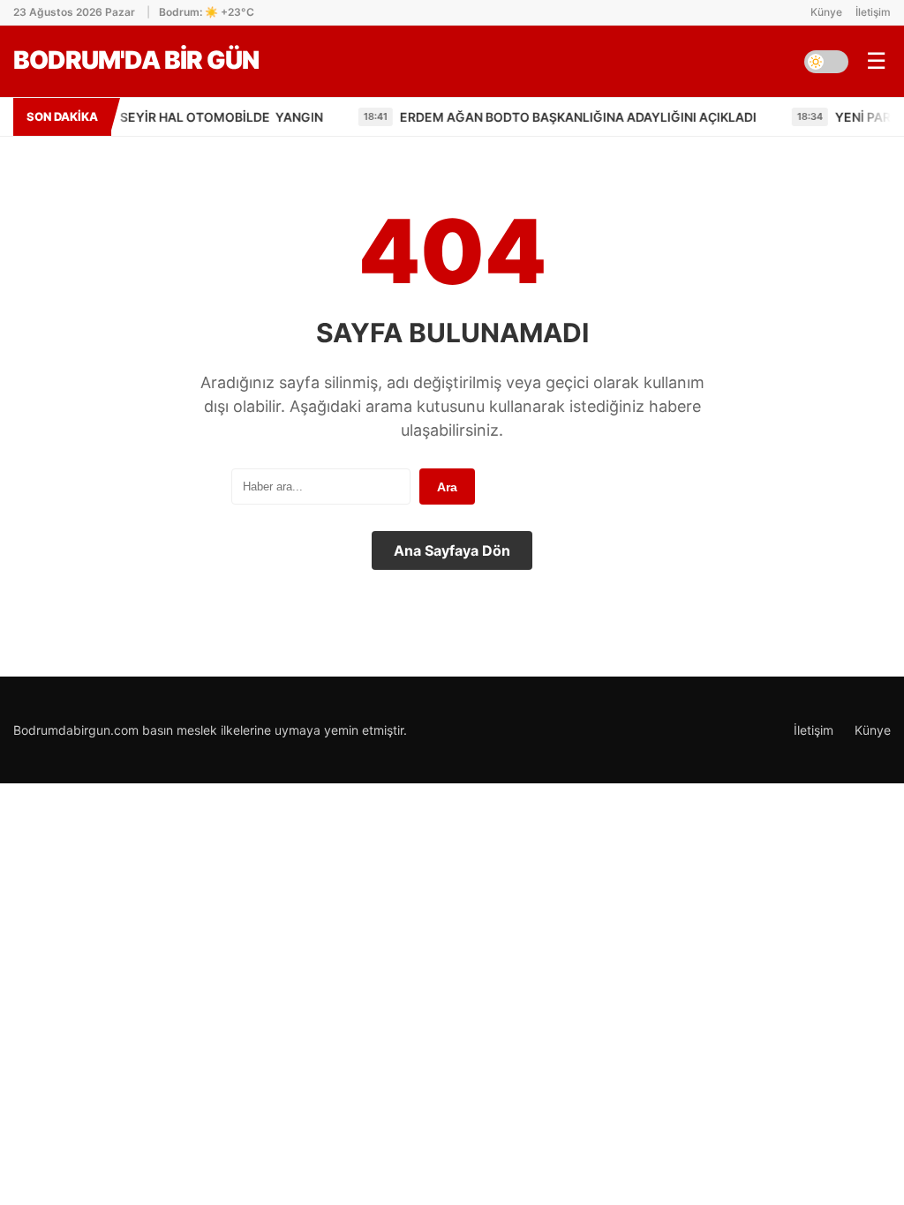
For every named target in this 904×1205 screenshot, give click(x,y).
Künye (826, 12)
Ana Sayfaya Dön (452, 550)
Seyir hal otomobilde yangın (176, 116)
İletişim (873, 12)
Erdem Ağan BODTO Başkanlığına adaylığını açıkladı (533, 116)
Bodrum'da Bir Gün (136, 60)
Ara (447, 487)
